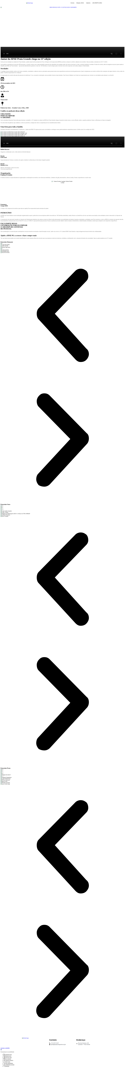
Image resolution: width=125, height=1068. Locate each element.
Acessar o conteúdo (5, 1048)
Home (72, 3)
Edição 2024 (80, 3)
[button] (62, 315)
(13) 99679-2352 (97, 3)
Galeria (88, 3)
